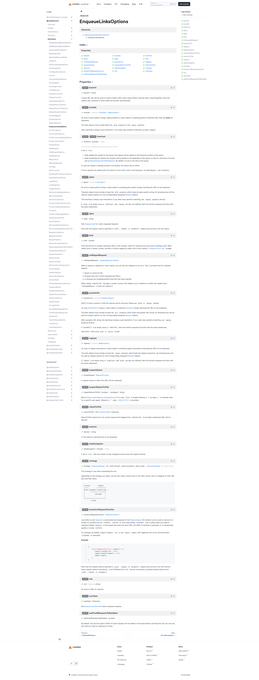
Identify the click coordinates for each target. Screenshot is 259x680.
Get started (184, 4)
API (116, 4)
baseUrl (87, 56)
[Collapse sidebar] (60, 639)
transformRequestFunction (94, 71)
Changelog (124, 4)
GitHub (181, 660)
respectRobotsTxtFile (123, 65)
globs (86, 59)
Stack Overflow (151, 655)
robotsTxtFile (150, 65)
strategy (148, 68)
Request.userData (92, 606)
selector (87, 68)
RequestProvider (102, 375)
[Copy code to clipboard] (171, 485)
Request (128, 195)
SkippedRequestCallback (109, 260)
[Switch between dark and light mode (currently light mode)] (74, 663)
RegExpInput (113, 112)
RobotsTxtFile (105, 412)
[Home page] (81, 11)
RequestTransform (112, 515)
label (116, 59)
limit (147, 59)
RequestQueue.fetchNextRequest (102, 161)
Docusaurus (182, 655)
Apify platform (183, 651)
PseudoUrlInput (107, 298)
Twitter (148, 660)
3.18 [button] (140, 4)
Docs (99, 4)
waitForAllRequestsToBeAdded (95, 74)
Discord (148, 651)
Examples (107, 4)
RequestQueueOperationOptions (96, 35)
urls (116, 71)
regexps (148, 62)
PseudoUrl (94, 308)
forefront (148, 56)
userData (148, 71)
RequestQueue (135, 520)
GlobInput (103, 112)
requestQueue (89, 65)
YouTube (149, 664)
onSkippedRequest (91, 62)
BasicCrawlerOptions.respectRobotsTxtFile (103, 397)
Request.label (90, 224)
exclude (117, 56)
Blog (134, 4)
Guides (119, 651)
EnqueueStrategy (98, 466)
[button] (59, 17)
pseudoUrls (119, 62)
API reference (121, 660)
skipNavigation (120, 68)
